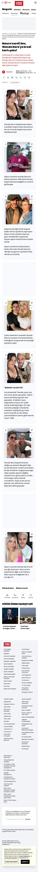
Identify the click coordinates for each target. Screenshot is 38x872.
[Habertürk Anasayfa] (19, 3)
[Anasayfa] (7, 644)
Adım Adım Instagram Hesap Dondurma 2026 (9, 790)
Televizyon (5, 13)
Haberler (4, 33)
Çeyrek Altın (7, 716)
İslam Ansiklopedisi (28, 717)
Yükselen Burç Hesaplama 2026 (9, 778)
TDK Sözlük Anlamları (25, 702)
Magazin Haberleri (9, 661)
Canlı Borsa (25, 649)
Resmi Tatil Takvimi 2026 (10, 801)
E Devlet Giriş (26, 668)
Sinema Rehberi (27, 683)
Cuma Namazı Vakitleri (26, 657)
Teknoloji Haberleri (9, 674)
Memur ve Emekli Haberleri (9, 677)
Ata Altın (6, 721)
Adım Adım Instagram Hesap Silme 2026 (9, 796)
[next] (35, 619)
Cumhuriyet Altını (9, 724)
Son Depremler (26, 675)
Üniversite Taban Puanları (27, 707)
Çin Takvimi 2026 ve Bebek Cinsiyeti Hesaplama (9, 766)
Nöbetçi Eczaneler (27, 660)
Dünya (33, 10)
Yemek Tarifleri (8, 699)
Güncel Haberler (9, 659)
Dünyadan (14, 13)
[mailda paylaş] (25, 77)
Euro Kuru (7, 686)
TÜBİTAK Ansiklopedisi (26, 720)
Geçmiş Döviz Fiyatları (8, 785)
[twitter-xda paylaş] (8, 77)
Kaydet (27, 819)
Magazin (7, 9)
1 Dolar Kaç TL (8, 729)
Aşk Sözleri (7, 707)
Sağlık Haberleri (9, 669)
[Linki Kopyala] (29, 77)
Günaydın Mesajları (7, 710)
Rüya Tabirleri (26, 710)
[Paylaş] (32, 92)
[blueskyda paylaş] (12, 77)
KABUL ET (25, 862)
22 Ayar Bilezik (8, 726)
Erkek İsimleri (26, 746)
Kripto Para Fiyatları (10, 689)
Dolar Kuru (7, 684)
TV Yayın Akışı (26, 685)
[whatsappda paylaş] (20, 77)
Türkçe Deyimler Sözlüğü (9, 761)
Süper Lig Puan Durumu (8, 739)
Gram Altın (7, 714)
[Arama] (2, 2)
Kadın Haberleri (9, 672)
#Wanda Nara (8, 588)
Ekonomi (25, 10)
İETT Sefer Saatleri (9, 770)
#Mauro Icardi (22, 588)
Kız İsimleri (25, 749)
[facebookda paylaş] (3, 77)
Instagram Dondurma (25, 689)
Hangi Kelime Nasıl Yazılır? (28, 733)
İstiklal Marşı (26, 663)
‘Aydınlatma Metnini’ (10, 858)
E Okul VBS (25, 666)
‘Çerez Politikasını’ (24, 856)
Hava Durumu (26, 678)
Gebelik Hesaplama (8, 773)
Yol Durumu (25, 680)
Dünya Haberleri (9, 666)
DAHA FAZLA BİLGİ (11, 862)
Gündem (17, 10)
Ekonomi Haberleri (9, 656)
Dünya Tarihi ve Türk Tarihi (27, 713)
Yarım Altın (7, 719)
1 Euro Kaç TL (8, 732)
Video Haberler (26, 699)
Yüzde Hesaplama (10, 781)
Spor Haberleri (8, 664)
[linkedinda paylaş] (16, 77)
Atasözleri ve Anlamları (8, 756)
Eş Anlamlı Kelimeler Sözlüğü (27, 729)
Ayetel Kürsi (7, 702)
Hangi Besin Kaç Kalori (27, 725)
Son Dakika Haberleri (7, 650)
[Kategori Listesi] (35, 2)
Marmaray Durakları (25, 743)
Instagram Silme (27, 692)
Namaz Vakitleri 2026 (27, 653)
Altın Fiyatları (8, 681)
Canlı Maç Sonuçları (7, 735)
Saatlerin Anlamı (9, 704)
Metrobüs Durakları (28, 739)
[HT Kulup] (25, 13)
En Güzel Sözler (26, 737)
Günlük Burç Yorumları (26, 671)
